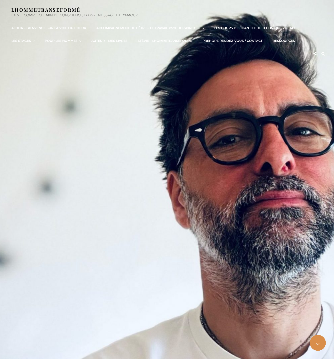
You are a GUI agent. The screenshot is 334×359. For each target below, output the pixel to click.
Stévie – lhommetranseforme (165, 41)
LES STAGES (21, 41)
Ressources (284, 41)
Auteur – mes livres (109, 41)
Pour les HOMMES (61, 41)
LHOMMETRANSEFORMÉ (46, 10)
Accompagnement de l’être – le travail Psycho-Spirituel (148, 28)
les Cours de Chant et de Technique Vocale (255, 28)
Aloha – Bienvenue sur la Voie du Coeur (48, 28)
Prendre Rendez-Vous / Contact (232, 41)
